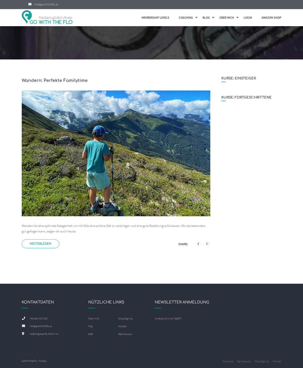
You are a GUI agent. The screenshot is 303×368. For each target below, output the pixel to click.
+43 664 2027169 (38, 318)
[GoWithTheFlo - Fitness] (47, 17)
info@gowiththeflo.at (46, 4)
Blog (206, 18)
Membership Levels (155, 18)
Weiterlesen (40, 243)
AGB (90, 334)
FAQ (90, 326)
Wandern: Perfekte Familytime (55, 80)
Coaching (186, 18)
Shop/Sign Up (125, 318)
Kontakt (122, 326)
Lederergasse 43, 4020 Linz (44, 333)
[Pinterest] (207, 244)
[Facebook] (198, 244)
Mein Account (125, 334)
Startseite (227, 361)
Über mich (226, 18)
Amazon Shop (271, 18)
